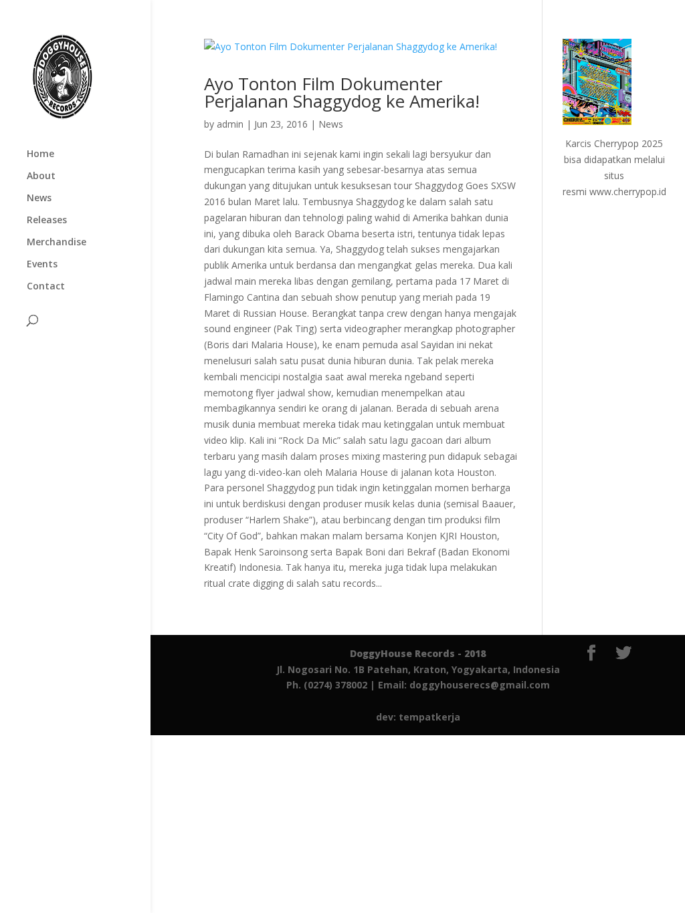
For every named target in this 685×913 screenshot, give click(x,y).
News (39, 198)
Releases (47, 220)
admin (230, 124)
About (41, 176)
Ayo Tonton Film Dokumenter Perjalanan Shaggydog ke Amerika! (342, 92)
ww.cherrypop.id (631, 191)
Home (40, 154)
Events (42, 264)
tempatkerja (429, 716)
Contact (46, 286)
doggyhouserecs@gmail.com (479, 684)
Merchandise (56, 242)
